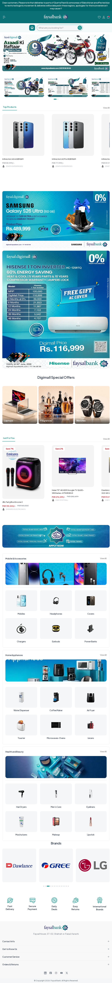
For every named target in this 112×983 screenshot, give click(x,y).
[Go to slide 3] (47, 886)
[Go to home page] (32, 28)
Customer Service (10, 956)
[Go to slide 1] (43, 886)
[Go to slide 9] (59, 886)
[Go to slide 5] (52, 886)
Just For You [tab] (9, 438)
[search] (57, 27)
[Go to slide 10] (61, 886)
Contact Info (8, 941)
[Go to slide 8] (57, 886)
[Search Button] (80, 28)
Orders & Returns (10, 964)
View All (106, 108)
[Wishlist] (99, 17)
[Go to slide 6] (54, 886)
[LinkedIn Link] (45, 973)
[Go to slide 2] (45, 886)
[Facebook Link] (50, 973)
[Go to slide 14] (68, 886)
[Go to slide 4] (49, 886)
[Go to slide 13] (66, 886)
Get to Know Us (9, 949)
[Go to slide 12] (64, 886)
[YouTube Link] (61, 973)
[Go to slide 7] (56, 886)
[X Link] (67, 973)
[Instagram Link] (56, 973)
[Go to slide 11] (63, 886)
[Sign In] (103, 17)
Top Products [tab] (9, 107)
